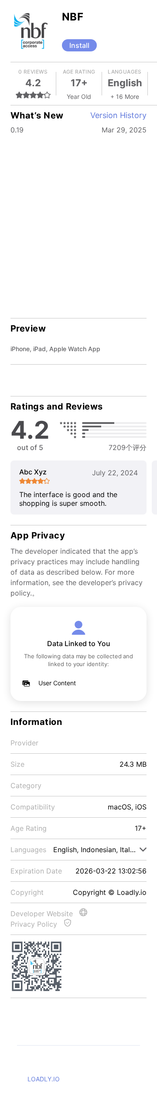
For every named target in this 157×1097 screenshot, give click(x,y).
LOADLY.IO (43, 1079)
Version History (118, 115)
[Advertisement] (78, 220)
